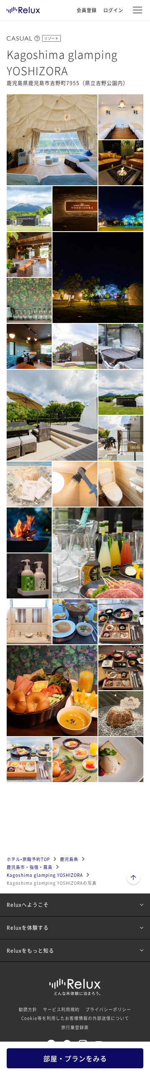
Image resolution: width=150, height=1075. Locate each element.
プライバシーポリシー (108, 1009)
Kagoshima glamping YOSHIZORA (45, 875)
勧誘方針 (28, 1009)
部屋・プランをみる (75, 1058)
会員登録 (87, 10)
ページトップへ (133, 878)
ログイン (113, 10)
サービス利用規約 (61, 1009)
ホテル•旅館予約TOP (28, 859)
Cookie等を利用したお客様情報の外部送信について (75, 1018)
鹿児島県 (69, 859)
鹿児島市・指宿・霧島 (29, 867)
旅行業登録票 (75, 1027)
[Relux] (23, 8)
